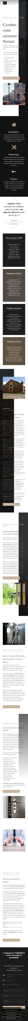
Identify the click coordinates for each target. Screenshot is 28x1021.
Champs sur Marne (8, 895)
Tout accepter (11, 1012)
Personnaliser (11, 1018)
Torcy (15, 895)
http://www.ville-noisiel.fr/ (16, 927)
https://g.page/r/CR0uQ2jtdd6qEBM (14, 222)
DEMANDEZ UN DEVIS (11, 78)
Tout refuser (11, 1015)
